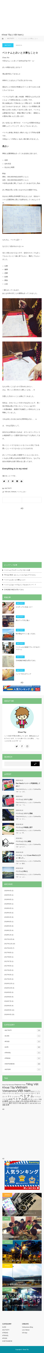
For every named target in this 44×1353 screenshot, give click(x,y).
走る (39, 1103)
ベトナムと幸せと (22, 871)
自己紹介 (35, 1103)
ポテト (36, 1099)
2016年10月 (8, 988)
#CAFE (22, 1036)
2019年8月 (7, 904)
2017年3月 (7, 975)
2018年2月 (7, 930)
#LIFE (22, 1047)
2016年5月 (7, 1010)
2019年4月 (7, 908)
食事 (7, 1105)
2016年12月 (8, 983)
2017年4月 (7, 970)
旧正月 (15, 1103)
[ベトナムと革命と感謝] (31, 500)
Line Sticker (26, 1330)
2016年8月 (7, 997)
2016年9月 (7, 992)
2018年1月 (7, 935)
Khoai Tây (22, 732)
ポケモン (30, 1099)
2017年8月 (7, 957)
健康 (6, 1101)
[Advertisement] (18, 17)
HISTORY (22, 1069)
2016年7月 (7, 1001)
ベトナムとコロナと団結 (24, 813)
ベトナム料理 (7, 1099)
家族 (17, 1101)
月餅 (19, 1103)
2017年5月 (7, 966)
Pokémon (18, 1085)
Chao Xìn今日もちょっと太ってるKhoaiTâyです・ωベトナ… (28, 846)
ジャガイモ (27, 1093)
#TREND (22, 1058)
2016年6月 (7, 1005)
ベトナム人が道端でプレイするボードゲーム (28, 648)
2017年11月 (8, 944)
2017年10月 (8, 948)
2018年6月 (7, 921)
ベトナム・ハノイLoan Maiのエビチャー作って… (28, 856)
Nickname (11, 1084)
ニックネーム (15, 1096)
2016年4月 (7, 1014)
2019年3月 (7, 913)
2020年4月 (7, 890)
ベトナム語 (20, 1098)
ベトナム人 (37, 1096)
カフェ (17, 1093)
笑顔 (31, 1103)
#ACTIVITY (8, 45)
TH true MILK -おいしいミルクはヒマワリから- (20, 575)
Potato (24, 1084)
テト (9, 1096)
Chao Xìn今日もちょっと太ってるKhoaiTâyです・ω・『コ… (28, 804)
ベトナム (20, 492)
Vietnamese (9, 1090)
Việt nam (7, 492)
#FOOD (22, 1041)
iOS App (24, 1333)
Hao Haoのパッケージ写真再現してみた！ (28, 784)
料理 (31, 1101)
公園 (9, 1101)
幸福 (24, 1101)
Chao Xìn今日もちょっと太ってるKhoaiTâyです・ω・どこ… (28, 818)
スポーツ (33, 1093)
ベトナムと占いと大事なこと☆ (14, 580)
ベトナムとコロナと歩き (24, 799)
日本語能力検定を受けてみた (14, 589)
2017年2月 (7, 979)
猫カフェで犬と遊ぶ (23, 620)
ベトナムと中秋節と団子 (24, 827)
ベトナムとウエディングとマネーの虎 (17, 570)
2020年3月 (7, 895)
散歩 (28, 1101)
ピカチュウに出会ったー (24, 607)
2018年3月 (7, 926)
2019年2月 (7, 917)
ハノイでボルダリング (23, 674)
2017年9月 (7, 952)
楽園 (23, 1103)
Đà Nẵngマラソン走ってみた (25, 634)
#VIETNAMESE (22, 1064)
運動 (4, 1105)
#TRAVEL (22, 1053)
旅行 (11, 1103)
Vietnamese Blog (27, 1327)
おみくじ (34, 1091)
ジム (21, 1093)
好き (14, 1101)
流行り (27, 1103)
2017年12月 (8, 939)
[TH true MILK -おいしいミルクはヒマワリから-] (12, 500)
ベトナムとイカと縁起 (23, 841)
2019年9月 (7, 899)
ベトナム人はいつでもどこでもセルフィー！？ (20, 585)
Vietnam (13, 492)
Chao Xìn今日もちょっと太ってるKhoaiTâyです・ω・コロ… (28, 790)
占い (24, 492)
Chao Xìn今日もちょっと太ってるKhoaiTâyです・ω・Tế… (28, 832)
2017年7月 (7, 961)
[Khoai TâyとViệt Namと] (18, 35)
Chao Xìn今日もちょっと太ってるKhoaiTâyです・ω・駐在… (28, 862)
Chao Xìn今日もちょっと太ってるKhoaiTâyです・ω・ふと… (28, 876)
